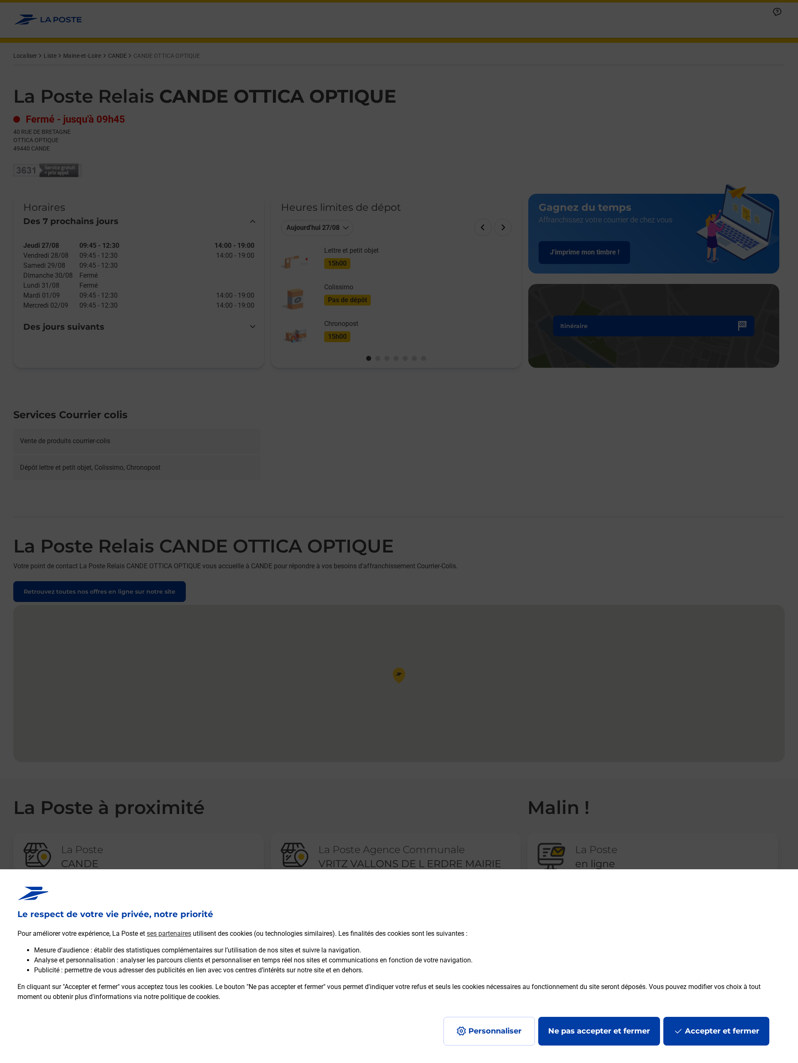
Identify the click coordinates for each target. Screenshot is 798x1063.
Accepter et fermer (722, 1031)
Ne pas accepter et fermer (599, 1031)
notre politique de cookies (181, 997)
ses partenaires (169, 933)
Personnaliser (495, 1031)
